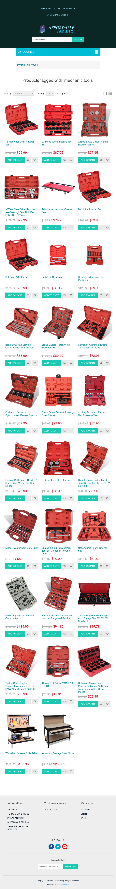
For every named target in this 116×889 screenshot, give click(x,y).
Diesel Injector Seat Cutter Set (21, 547)
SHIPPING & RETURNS (18, 822)
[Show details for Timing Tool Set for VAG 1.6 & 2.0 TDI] (58, 661)
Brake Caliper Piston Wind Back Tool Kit (56, 346)
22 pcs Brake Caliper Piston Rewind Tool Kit (93, 143)
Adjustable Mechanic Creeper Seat (57, 211)
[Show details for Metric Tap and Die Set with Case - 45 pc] (21, 593)
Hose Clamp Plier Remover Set (92, 549)
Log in (56, 8)
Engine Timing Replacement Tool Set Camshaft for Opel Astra (56, 550)
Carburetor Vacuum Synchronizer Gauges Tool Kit (21, 414)
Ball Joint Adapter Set (89, 209)
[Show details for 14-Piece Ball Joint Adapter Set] (21, 119)
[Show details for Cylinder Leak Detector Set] (58, 458)
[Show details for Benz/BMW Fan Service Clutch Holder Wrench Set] (21, 322)
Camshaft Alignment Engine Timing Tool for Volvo (92, 346)
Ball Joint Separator (52, 277)
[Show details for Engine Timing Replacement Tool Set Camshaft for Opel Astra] (58, 525)
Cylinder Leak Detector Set (56, 480)
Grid (105, 93)
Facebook (51, 846)
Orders (84, 813)
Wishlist (84, 818)
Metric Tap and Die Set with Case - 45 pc (19, 617)
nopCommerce (63, 884)
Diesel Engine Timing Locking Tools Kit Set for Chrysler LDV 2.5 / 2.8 (94, 483)
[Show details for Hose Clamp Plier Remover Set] (94, 525)
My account (86, 809)
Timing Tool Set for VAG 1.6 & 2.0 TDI (57, 684)
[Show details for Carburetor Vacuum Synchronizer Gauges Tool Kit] (21, 390)
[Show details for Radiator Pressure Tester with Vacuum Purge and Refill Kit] (58, 593)
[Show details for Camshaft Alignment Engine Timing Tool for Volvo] (94, 322)
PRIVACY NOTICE (15, 818)
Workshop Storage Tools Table (21, 753)
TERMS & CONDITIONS (18, 813)
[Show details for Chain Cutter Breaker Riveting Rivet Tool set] (58, 390)
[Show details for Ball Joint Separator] (58, 255)
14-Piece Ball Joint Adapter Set (19, 143)
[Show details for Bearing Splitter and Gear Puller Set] (94, 255)
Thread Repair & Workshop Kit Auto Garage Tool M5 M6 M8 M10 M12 (94, 618)
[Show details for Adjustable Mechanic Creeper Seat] (58, 187)
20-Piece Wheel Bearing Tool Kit (57, 143)
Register (46, 8)
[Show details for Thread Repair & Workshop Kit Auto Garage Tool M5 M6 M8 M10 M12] (94, 593)
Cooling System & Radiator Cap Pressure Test (92, 414)
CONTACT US (50, 809)
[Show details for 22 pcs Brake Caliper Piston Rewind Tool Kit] (94, 119)
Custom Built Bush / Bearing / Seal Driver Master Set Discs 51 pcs (21, 483)
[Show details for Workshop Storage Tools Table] (21, 731)
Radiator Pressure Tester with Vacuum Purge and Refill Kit (57, 617)
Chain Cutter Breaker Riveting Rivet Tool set (57, 414)
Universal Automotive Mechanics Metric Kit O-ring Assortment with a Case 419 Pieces (93, 687)
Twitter (58, 846)
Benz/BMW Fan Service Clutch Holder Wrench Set (19, 346)
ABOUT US (12, 809)
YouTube (64, 846)
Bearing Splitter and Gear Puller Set (91, 278)
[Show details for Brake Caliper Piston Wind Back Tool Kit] (58, 322)
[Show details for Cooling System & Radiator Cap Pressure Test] (94, 390)
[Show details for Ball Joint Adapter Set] (94, 187)
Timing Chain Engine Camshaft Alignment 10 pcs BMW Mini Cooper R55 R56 (20, 686)
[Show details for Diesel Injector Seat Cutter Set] (21, 525)
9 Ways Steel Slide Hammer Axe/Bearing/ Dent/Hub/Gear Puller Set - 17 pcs (20, 212)
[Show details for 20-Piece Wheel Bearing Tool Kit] (58, 119)
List (110, 93)
